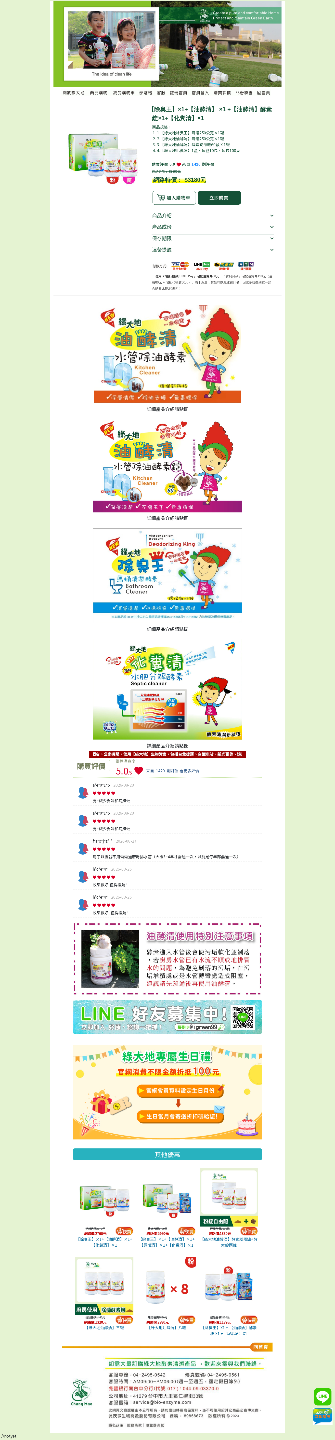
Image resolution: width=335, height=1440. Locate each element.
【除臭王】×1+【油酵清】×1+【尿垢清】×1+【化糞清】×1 (166, 1242)
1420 (196, 164)
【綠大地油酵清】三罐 (104, 1327)
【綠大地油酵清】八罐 (166, 1327)
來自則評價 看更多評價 (172, 771)
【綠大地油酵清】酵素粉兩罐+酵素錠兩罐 (229, 1242)
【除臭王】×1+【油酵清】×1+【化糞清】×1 (104, 1242)
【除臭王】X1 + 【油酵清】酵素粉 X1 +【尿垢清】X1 (229, 1330)
